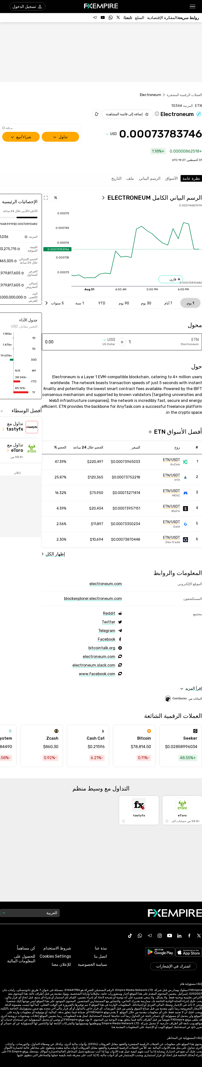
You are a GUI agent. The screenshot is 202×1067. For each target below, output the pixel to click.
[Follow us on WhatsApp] (111, 17)
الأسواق (171, 178)
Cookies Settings (55, 956)
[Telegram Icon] (150, 936)
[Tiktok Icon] (130, 936)
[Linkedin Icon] (179, 936)
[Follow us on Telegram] (95, 17)
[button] (192, 6)
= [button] (122, 342)
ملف (130, 178)
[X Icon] (199, 936)
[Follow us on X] (118, 17)
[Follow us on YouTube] (103, 17)
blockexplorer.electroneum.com (93, 598)
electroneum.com (105, 583)
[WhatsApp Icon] (140, 936)
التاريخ (116, 178)
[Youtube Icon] (169, 936)
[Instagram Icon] (160, 936)
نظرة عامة (191, 178)
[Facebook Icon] (189, 936)
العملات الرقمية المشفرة (184, 95)
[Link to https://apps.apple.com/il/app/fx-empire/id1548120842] (188, 953)
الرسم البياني (149, 178)
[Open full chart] (46, 198)
